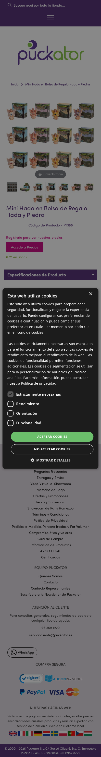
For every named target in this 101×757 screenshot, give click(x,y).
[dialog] (50, 378)
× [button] (90, 294)
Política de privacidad (38, 383)
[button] (50, 460)
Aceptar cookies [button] (52, 436)
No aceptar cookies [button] (52, 449)
